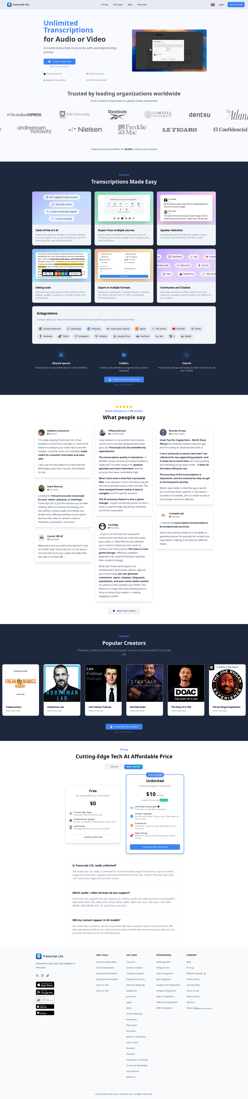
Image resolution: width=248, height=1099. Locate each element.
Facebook (54, 539)
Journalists (131, 996)
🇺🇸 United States (116, 433)
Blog (130, 4)
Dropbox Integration (166, 990)
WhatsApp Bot (163, 962)
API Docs (191, 1002)
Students (130, 1048)
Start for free (236, 4)
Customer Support (135, 973)
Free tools (142, 4)
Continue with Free (93, 837)
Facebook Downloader (106, 973)
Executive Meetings (135, 985)
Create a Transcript (62, 61)
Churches (130, 962)
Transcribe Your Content (126, 726)
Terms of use (193, 990)
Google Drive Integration (168, 985)
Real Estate (131, 1025)
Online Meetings (134, 1013)
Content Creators (134, 967)
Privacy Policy (193, 979)
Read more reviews (126, 610)
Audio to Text (102, 985)
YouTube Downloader (106, 962)
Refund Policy (193, 996)
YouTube (54, 489)
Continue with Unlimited (155, 847)
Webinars (130, 1077)
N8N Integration (164, 1008)
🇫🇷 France (52, 433)
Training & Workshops (137, 1065)
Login (221, 4)
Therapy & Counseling (137, 1059)
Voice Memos (132, 1071)
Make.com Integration (167, 1002)
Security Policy (193, 985)
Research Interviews (136, 1036)
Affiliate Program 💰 (196, 973)
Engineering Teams (135, 979)
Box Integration (163, 979)
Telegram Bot (162, 967)
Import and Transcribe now (126, 379)
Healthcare (131, 990)
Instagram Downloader (107, 979)
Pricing (104, 4)
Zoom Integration (164, 973)
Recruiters (131, 1031)
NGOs (129, 1008)
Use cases (118, 4)
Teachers (130, 1054)
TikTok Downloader (105, 967)
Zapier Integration (165, 996)
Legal (128, 1002)
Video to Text (102, 990)
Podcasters (131, 1019)
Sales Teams (132, 1042)
